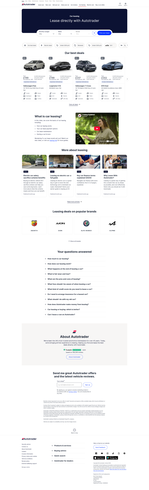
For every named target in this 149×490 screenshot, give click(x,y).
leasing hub (53, 140)
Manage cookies (26, 467)
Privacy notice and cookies (29, 456)
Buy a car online (100, 5)
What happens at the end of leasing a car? (65, 269)
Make (60, 31)
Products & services (62, 446)
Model (78, 31)
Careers (24, 451)
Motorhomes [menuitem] (35, 1)
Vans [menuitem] (26, 1)
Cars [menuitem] (23, 1)
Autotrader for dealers (63, 461)
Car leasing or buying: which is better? (64, 309)
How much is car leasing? (58, 259)
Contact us (25, 446)
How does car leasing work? (59, 264)
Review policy (25, 461)
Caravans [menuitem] (41, 1)
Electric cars (90, 5)
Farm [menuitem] (50, 1)
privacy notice (73, 391)
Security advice (26, 444)
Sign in (125, 5)
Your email (60, 381)
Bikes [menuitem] (29, 1)
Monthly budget (44, 31)
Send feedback (100, 447)
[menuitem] (41, 5)
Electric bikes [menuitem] (59, 1)
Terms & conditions (27, 458)
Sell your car (56, 5)
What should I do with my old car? (62, 299)
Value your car (65, 5)
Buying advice (60, 451)
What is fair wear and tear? (59, 274)
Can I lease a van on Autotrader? (61, 315)
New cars (48, 5)
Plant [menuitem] (54, 1)
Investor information (27, 454)
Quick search (59, 456)
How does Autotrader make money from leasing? (68, 304)
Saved (120, 5)
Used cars (41, 5)
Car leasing (82, 5)
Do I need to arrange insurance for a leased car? (68, 294)
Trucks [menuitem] (46, 1)
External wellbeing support (29, 463)
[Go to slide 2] (127, 45)
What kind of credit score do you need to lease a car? (70, 289)
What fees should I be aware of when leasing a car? (69, 284)
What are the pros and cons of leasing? (64, 279)
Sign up (87, 385)
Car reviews (74, 5)
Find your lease (104, 33)
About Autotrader (74, 357)
